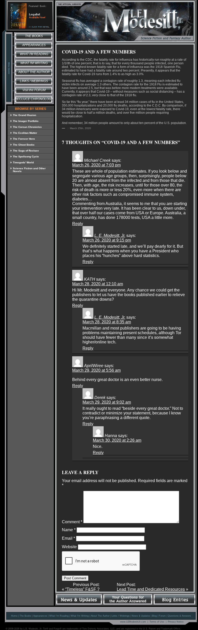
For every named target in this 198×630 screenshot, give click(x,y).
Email (68, 538)
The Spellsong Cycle (26, 156)
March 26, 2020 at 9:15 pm (106, 240)
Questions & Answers (179, 616)
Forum (162, 616)
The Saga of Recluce (26, 150)
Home (14, 616)
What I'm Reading (34, 54)
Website (69, 547)
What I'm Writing (34, 63)
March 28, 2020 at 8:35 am (106, 322)
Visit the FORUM (34, 90)
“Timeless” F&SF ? (82, 589)
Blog (154, 616)
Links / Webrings (34, 81)
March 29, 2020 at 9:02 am (106, 402)
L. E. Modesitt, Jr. (109, 235)
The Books (34, 36)
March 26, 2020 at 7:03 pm (96, 165)
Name (69, 530)
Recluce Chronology (34, 99)
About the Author (34, 72)
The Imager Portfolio (25, 121)
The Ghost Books (24, 144)
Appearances (34, 45)
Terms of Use (157, 621)
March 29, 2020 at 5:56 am (96, 370)
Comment (72, 522)
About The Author (100, 616)
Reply (77, 223)
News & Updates (141, 616)
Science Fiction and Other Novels (29, 170)
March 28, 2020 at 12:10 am (97, 284)
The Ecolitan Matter (25, 132)
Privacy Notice (176, 621)
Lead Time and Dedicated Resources (151, 589)
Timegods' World (23, 162)
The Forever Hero (24, 138)
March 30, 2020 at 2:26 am (117, 440)
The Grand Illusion (24, 115)
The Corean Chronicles (27, 127)
